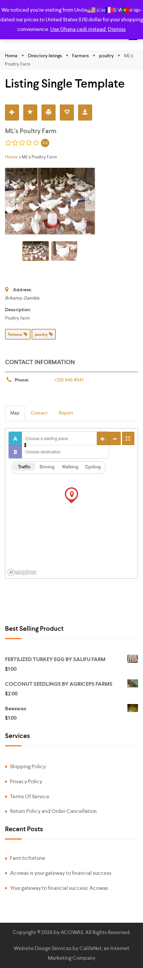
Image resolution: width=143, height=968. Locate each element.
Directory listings (45, 56)
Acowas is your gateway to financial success (60, 872)
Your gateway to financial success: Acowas (59, 887)
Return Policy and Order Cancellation (53, 811)
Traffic (24, 466)
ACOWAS (72, 932)
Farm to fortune (27, 857)
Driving (47, 466)
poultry (106, 56)
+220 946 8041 (68, 380)
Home (12, 56)
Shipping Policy (28, 766)
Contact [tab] (39, 413)
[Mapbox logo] (22, 572)
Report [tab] (66, 413)
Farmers (80, 56)
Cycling (93, 466)
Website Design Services (43, 948)
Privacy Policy (26, 781)
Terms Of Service (29, 796)
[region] (71, 503)
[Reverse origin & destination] (25, 445)
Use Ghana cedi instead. (78, 29)
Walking (70, 466)
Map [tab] (15, 413)
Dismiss (117, 29)
